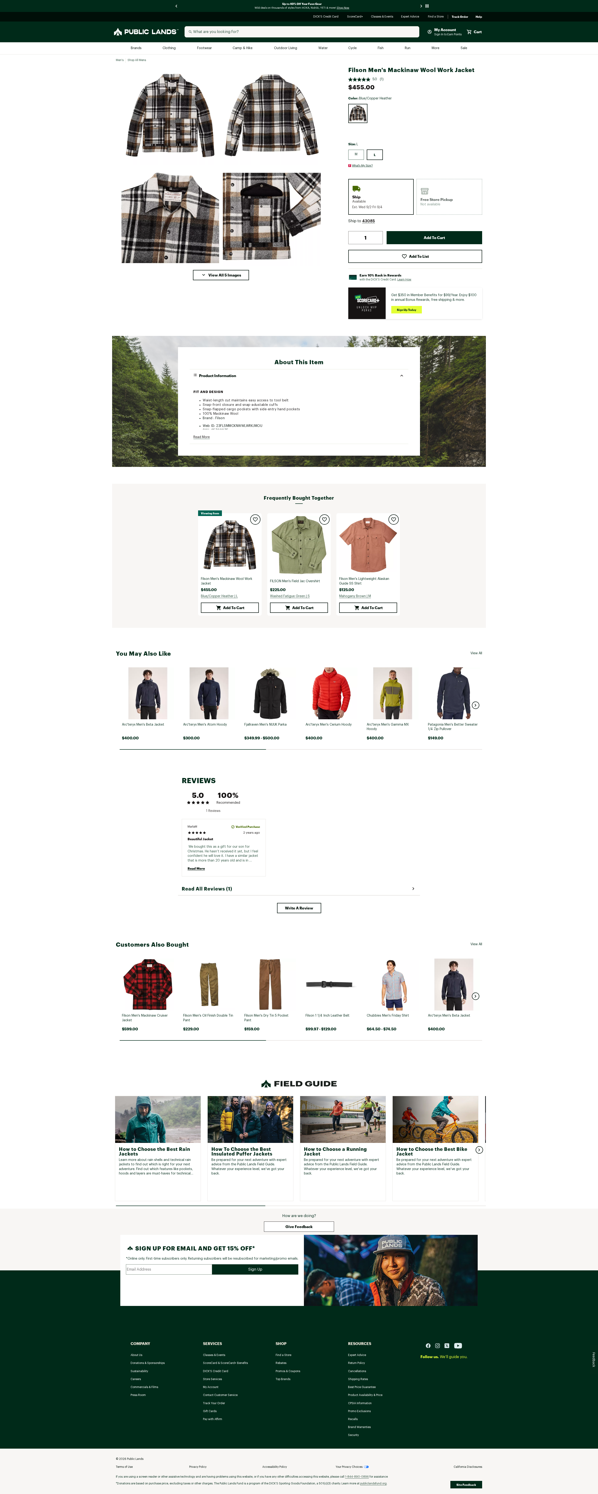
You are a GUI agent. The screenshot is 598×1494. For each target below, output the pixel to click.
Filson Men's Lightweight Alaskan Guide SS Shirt (364, 581)
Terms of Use (124, 1466)
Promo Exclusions (359, 1411)
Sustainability (139, 1371)
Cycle (352, 48)
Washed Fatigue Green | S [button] (290, 596)
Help (479, 17)
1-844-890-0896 (357, 1476)
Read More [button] (201, 437)
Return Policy (356, 1363)
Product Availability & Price (365, 1395)
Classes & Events (382, 17)
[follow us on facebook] (430, 1345)
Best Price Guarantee (362, 1387)
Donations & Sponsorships (148, 1363)
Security (353, 1435)
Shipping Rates (358, 1379)
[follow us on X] (448, 1345)
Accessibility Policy (274, 1466)
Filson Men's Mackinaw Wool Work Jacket (226, 581)
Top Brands (283, 1379)
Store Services (212, 1379)
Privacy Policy (197, 1466)
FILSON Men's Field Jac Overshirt (295, 581)
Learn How (404, 279)
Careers (136, 1379)
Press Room (138, 1395)
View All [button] (476, 653)
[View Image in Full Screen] (170, 115)
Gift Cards (210, 1411)
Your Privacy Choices (349, 1466)
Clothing (170, 48)
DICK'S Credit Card (326, 17)
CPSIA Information (360, 1403)
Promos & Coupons (288, 1371)
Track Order (460, 17)
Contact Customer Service (220, 1395)
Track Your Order (214, 1403)
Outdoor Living (286, 48)
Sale (464, 48)
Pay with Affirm (212, 1419)
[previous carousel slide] (176, 6)
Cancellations (357, 1371)
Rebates (281, 1363)
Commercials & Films (144, 1387)
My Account (210, 1387)
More (436, 48)
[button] (221, 275)
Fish (381, 48)
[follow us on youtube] (458, 1345)
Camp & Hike (243, 48)
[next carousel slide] (421, 6)
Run (408, 48)
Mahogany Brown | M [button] (355, 596)
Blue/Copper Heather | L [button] (219, 596)
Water (323, 48)
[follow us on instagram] (439, 1345)
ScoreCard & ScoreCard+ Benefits (225, 1363)
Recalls (353, 1419)
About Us (136, 1355)
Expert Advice (410, 17)
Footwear (204, 48)
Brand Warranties (359, 1427)
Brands (136, 48)
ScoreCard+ (355, 17)
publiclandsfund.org (373, 1483)
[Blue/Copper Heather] (357, 113)
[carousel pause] (427, 6)
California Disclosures (468, 1466)
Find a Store (436, 17)
